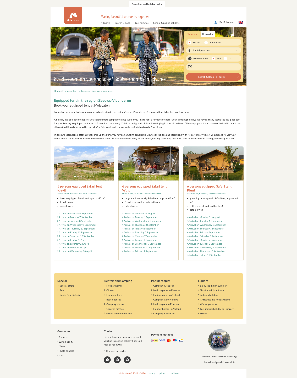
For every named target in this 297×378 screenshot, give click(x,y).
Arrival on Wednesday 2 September (142, 221)
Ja (230, 58)
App (61, 355)
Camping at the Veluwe (165, 299)
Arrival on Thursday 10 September (76, 228)
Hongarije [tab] (207, 34)
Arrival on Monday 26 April (73, 247)
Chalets (110, 290)
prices (162, 373)
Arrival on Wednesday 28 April (75, 251)
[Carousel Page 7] (93, 176)
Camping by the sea (163, 285)
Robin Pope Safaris (70, 294)
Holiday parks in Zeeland (166, 294)
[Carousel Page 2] (78, 176)
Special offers (67, 285)
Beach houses (113, 299)
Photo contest (66, 350)
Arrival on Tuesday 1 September (140, 217)
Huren (196, 42)
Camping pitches (115, 304)
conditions (174, 373)
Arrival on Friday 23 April (72, 239)
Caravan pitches (115, 308)
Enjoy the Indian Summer (213, 285)
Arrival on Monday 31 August (139, 213)
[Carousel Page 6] (90, 176)
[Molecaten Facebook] (107, 359)
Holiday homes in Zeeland (167, 308)
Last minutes (141, 22)
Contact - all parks (115, 350)
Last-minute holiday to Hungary (217, 308)
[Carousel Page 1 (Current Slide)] (75, 176)
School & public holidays (166, 22)
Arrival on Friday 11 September (75, 232)
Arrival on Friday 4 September (139, 228)
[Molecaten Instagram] (117, 359)
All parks (105, 22)
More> (203, 313)
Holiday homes (114, 285)
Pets (62, 290)
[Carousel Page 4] (84, 176)
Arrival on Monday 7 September (75, 217)
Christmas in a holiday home (215, 299)
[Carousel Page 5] (87, 176)
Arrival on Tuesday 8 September (75, 221)
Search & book (122, 22)
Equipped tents (114, 294)
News (62, 346)
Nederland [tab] (192, 34)
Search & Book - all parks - (212, 76)
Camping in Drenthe (164, 313)
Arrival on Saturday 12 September (76, 236)
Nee (219, 58)
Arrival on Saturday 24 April (73, 243)
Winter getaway (208, 304)
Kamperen (214, 42)
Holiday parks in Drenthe (166, 290)
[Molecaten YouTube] (127, 359)
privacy (151, 373)
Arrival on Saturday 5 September (76, 213)
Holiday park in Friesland (166, 304)
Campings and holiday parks (147, 4)
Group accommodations (119, 313)
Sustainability (66, 341)
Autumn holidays (209, 294)
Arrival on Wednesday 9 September (77, 224)
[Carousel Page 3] (81, 176)
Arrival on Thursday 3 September (141, 224)
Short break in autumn (212, 290)
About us (63, 337)
